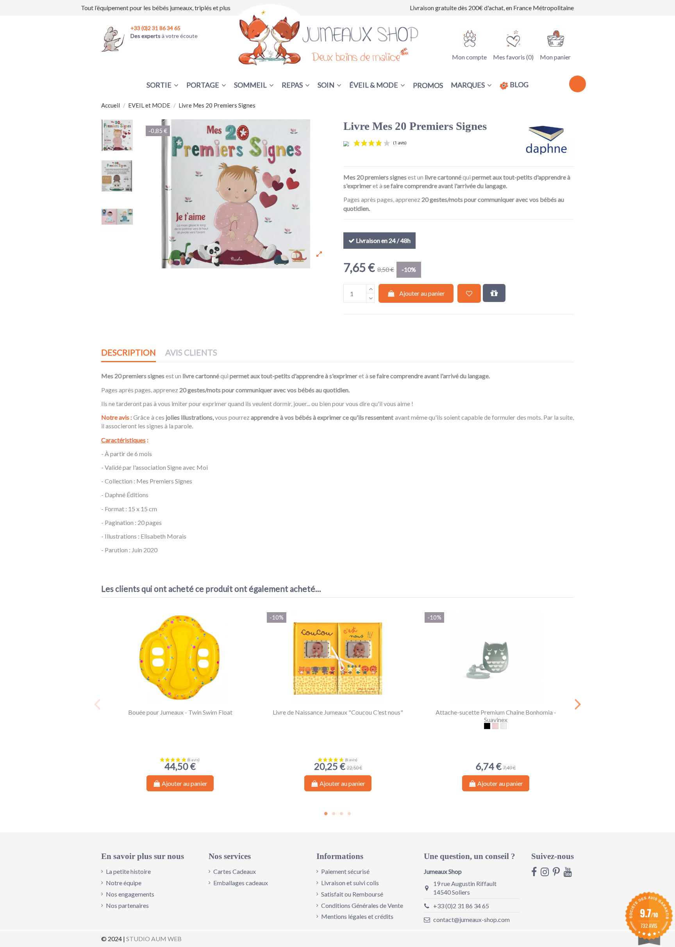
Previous (97, 704)
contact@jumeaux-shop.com (471, 919)
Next (577, 704)
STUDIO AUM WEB (154, 938)
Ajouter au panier (422, 293)
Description (128, 352)
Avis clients (191, 352)
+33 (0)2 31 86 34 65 (461, 905)
